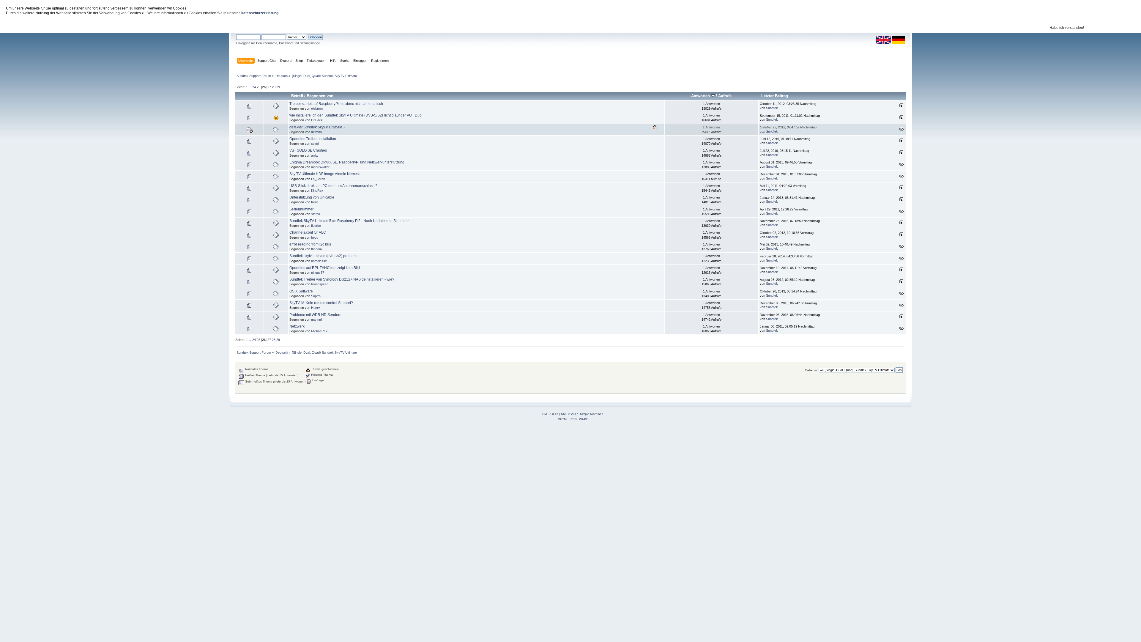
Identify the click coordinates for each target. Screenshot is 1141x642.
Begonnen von (320, 96)
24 (254, 87)
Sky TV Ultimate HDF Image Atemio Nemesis (325, 174)
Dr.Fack (317, 120)
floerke (316, 225)
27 (269, 87)
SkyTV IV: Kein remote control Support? (321, 303)
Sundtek (772, 108)
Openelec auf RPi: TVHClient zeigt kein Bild (324, 268)
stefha (315, 214)
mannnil (316, 319)
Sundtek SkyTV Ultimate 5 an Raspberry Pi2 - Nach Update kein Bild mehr (349, 221)
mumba (316, 132)
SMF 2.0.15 (550, 414)
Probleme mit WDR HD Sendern (315, 315)
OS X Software (301, 291)
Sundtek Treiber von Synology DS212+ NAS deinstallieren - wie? (341, 279)
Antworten (701, 96)
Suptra (316, 296)
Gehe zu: (811, 370)
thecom (316, 249)
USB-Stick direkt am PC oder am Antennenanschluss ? (333, 186)
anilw (314, 155)
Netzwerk (297, 326)
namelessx (319, 261)
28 (273, 87)
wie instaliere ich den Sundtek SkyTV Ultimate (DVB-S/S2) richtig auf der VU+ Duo (355, 115)
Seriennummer (301, 209)
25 (258, 87)
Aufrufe (725, 96)
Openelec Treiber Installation (312, 139)
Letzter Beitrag (774, 96)
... (250, 87)
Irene (315, 202)
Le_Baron (318, 179)
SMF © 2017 (569, 414)
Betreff (297, 96)
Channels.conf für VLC (307, 232)
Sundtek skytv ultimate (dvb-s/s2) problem (323, 256)
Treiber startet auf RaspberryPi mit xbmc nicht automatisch (336, 104)
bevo (314, 237)
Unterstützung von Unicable (311, 197)
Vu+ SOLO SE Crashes (308, 150)
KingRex (317, 190)
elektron (317, 108)
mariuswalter (320, 167)
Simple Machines (591, 414)
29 (278, 87)
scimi (315, 143)
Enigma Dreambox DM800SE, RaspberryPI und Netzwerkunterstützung (346, 162)
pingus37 (317, 272)
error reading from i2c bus (310, 244)
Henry (315, 307)
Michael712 (319, 331)
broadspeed (319, 284)
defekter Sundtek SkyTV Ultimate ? (317, 127)
